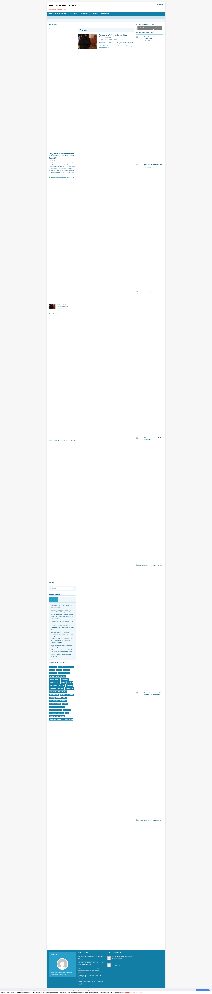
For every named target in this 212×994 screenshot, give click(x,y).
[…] (108, 47)
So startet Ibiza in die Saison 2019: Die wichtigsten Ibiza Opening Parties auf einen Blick (62, 627)
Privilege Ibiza (53, 707)
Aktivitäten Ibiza (63, 667)
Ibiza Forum (73, 13)
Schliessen (134, 992)
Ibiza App (63, 682)
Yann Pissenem (69, 719)
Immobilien (78, 17)
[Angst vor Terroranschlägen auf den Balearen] (139, 286)
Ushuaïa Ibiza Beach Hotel (56, 719)
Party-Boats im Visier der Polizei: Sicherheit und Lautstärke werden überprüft (62, 156)
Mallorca (58, 697)
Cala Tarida (66, 670)
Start (50, 13)
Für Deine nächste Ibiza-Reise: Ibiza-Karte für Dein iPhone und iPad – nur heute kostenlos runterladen (62, 640)
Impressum (94, 13)
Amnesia (71, 667)
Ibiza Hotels (53, 688)
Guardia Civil (65, 679)
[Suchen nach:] (62, 588)
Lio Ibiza (52, 697)
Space (67, 713)
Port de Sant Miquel (55, 703)
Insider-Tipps (70, 17)
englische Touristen (64, 673)
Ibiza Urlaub (53, 691)
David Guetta (53, 673)
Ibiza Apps (70, 682)
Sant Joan (60, 713)
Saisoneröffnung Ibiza (55, 710)
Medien (107, 17)
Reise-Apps (61, 707)
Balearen (59, 670)
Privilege (64, 703)
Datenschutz (105, 13)
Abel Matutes (53, 667)
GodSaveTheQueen (54, 679)
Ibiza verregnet (62, 691)
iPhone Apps (70, 694)
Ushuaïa (62, 716)
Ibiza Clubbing (53, 685)
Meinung (115, 17)
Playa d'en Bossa (54, 700)
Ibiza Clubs (61, 685)
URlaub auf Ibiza (54, 716)
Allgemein (100, 17)
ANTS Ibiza (52, 670)
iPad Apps (62, 694)
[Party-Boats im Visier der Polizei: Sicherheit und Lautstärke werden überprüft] (62, 151)
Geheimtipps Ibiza (60, 676)
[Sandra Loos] (109, 966)
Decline (140, 992)
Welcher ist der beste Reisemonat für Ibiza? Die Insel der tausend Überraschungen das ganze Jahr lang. (62, 616)
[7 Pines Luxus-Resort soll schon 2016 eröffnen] (139, 560)
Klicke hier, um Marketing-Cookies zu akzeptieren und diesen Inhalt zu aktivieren (149, 28)
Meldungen (84, 13)
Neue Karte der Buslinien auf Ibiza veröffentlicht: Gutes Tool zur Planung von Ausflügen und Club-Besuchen (62, 634)
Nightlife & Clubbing (90, 17)
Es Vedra (52, 676)
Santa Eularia (67, 710)
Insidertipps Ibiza (54, 694)
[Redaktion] (109, 958)
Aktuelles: (53, 24)
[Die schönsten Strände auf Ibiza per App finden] (139, 159)
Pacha (64, 697)
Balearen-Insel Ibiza (61, 13)
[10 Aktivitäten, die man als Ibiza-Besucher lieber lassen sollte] (139, 815)
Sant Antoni (53, 713)
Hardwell (52, 682)
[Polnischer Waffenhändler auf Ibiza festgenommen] (52, 308)
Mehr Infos (128, 992)
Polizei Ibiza (63, 700)
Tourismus (60, 17)
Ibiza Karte (60, 688)
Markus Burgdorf (113, 39)
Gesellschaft (51, 17)
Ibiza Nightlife (69, 688)
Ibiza (58, 682)
